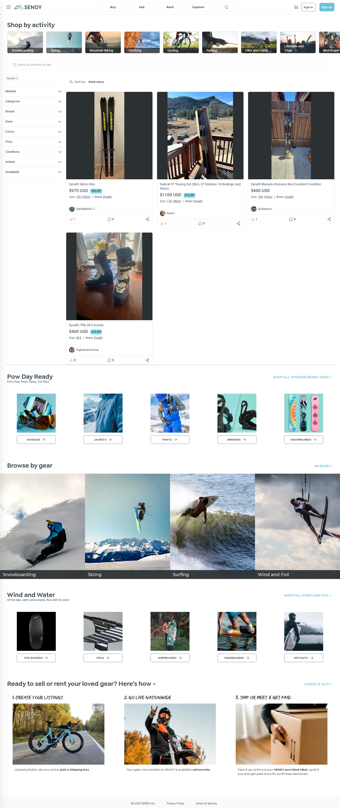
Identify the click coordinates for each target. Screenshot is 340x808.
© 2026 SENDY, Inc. (143, 803)
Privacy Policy (175, 803)
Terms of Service (206, 803)
